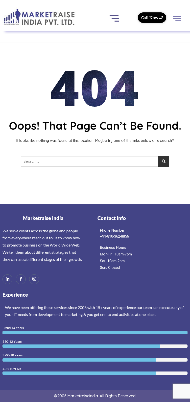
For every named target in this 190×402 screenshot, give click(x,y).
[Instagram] (34, 279)
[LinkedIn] (7, 279)
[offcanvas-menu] (177, 19)
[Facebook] (21, 279)
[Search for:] (95, 161)
